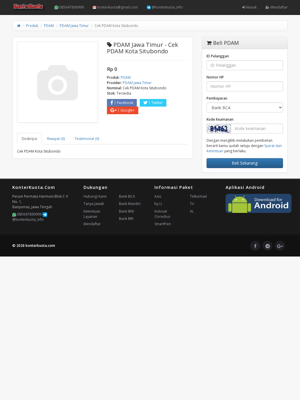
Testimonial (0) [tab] (87, 138)
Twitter (157, 102)
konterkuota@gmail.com (117, 7)
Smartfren (162, 223)
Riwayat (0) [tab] (56, 138)
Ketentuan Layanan (91, 214)
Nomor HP (215, 77)
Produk (32, 25)
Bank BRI (126, 218)
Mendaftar (279, 7)
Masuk (251, 7)
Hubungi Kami (95, 196)
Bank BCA (127, 196)
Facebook (125, 102)
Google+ (127, 110)
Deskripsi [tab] (29, 138)
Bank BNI (126, 211)
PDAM (49, 25)
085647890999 (71, 7)
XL (192, 211)
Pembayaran (217, 98)
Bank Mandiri (130, 203)
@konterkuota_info (167, 7)
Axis (157, 196)
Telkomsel (198, 196)
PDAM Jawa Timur (74, 25)
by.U (158, 203)
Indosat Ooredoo (162, 214)
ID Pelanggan (218, 56)
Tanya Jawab (93, 203)
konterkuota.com (40, 245)
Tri (192, 203)
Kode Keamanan (220, 119)
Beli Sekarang (245, 163)
